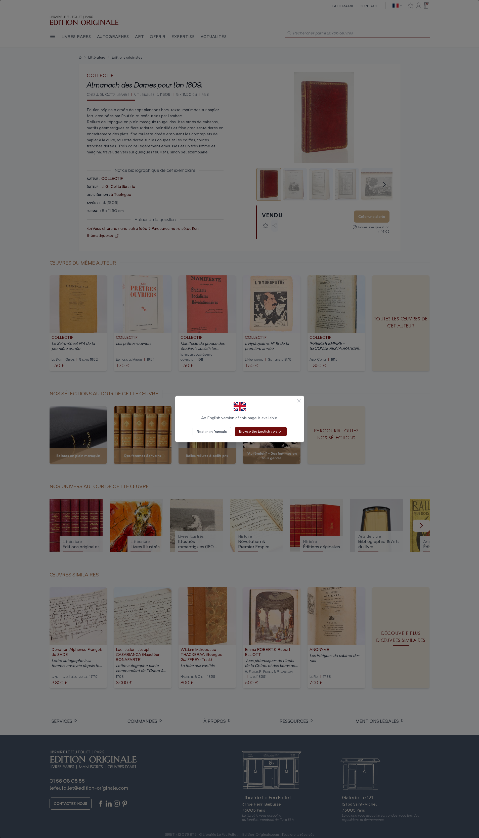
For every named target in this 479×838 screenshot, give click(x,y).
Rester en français (212, 431)
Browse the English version (261, 431)
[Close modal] (299, 401)
